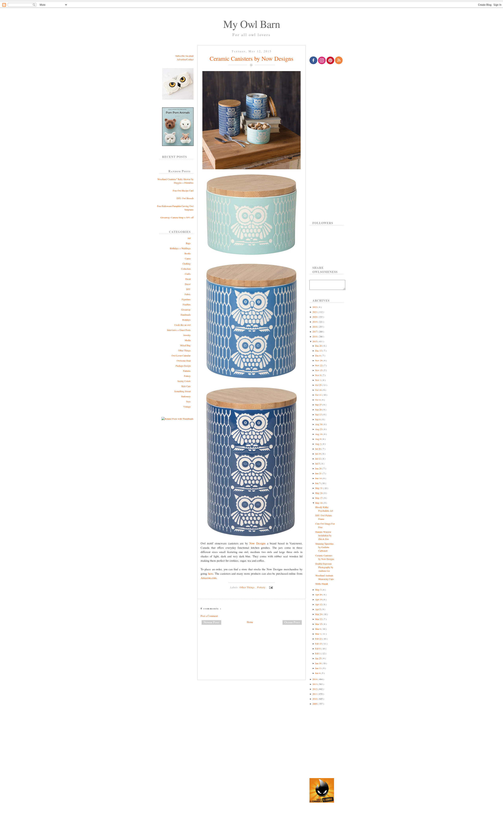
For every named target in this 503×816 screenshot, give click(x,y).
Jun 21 (318, 473)
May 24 (319, 493)
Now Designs (257, 543)
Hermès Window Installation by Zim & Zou (323, 535)
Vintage (187, 406)
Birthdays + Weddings (180, 248)
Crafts (188, 273)
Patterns (187, 370)
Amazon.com (209, 578)
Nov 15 (319, 370)
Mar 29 (319, 614)
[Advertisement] (251, 641)
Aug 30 (319, 424)
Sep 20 (318, 409)
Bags (188, 243)
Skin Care (186, 386)
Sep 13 (318, 414)
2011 (315, 693)
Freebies (187, 304)
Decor (188, 284)
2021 (315, 311)
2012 (315, 689)
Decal (188, 278)
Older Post (292, 622)
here (210, 573)
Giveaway (186, 309)
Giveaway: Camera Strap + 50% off (177, 217)
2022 (315, 307)
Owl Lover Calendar (181, 355)
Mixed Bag (185, 345)
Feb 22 (318, 638)
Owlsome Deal (184, 360)
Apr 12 (318, 604)
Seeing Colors (184, 381)
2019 (315, 321)
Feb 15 (318, 643)
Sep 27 (318, 404)
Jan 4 (318, 673)
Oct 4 (318, 399)
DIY (188, 289)
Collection (186, 268)
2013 (315, 684)
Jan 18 (318, 663)
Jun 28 (318, 468)
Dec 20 (318, 345)
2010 (315, 698)
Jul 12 (318, 458)
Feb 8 (318, 648)
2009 (315, 703)
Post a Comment (209, 616)
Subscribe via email (184, 55)
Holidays (186, 319)
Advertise (181, 59)
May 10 (319, 502)
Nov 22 (319, 365)
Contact (190, 59)
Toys (188, 401)
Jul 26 (318, 448)
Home (250, 622)
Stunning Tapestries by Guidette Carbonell (324, 547)
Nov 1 (318, 380)
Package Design (183, 365)
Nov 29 (319, 360)
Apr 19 (318, 599)
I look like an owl (182, 324)
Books (187, 253)
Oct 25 (318, 384)
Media (188, 340)
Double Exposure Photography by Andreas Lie (324, 567)
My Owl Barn (251, 24)
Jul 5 (317, 463)
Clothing (187, 263)
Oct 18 (318, 389)
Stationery (186, 396)
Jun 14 (318, 478)
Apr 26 (318, 594)
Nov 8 (318, 375)
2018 (315, 326)
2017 (315, 331)
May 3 (318, 589)
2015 (315, 341)
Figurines (186, 299)
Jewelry (187, 335)
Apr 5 (318, 609)
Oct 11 (318, 394)
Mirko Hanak (321, 583)
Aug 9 (318, 439)
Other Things (184, 350)
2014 (315, 679)
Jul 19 (318, 453)
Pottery (187, 375)
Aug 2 (318, 443)
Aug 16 (319, 434)
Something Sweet (182, 391)
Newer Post (211, 622)
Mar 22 (319, 619)
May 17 (319, 497)
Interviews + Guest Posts (179, 330)
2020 (315, 316)
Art (189, 238)
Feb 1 (318, 653)
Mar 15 (319, 624)
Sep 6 (318, 419)
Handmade (186, 314)
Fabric (188, 294)
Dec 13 (318, 350)
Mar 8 (318, 628)
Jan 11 (318, 668)
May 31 (319, 488)
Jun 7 (318, 483)
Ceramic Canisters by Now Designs (251, 58)
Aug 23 (319, 429)
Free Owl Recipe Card (183, 190)
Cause (188, 258)
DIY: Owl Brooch (185, 198)
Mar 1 (318, 633)
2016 (315, 336)
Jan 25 (318, 658)
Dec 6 (318, 355)
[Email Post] (270, 587)
